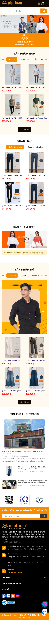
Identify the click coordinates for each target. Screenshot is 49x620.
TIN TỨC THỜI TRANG (24, 414)
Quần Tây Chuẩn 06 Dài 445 (12, 206)
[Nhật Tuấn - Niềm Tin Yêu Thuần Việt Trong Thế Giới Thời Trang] (24, 434)
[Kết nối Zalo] (8, 596)
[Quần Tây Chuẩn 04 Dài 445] (12, 162)
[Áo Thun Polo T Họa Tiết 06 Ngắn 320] (36, 74)
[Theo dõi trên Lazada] (18, 596)
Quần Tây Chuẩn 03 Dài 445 (36, 175)
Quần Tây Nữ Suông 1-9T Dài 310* (36, 360)
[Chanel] (9, 500)
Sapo (30, 617)
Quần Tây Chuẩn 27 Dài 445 (36, 206)
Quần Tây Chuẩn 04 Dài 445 (12, 175)
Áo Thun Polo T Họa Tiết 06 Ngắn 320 (36, 88)
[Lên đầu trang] (45, 616)
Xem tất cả (24, 129)
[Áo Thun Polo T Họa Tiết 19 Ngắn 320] (12, 74)
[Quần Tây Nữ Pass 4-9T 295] (12, 347)
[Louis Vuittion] (24, 500)
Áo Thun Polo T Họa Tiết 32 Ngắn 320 (12, 118)
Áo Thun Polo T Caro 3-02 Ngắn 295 (36, 118)
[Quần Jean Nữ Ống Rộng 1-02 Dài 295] (36, 378)
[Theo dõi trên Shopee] (13, 596)
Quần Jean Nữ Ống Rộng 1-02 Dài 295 (36, 391)
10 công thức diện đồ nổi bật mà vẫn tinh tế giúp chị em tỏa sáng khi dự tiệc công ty (32, 482)
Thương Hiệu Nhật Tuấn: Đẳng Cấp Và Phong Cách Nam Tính (32, 468)
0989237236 (15, 572)
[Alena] (24, 24)
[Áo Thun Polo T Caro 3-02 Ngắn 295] (36, 105)
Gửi (43, 516)
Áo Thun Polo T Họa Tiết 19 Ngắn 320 (12, 88)
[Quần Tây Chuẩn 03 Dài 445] (36, 162)
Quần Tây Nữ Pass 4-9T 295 (12, 360)
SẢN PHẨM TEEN (24, 227)
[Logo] (12, 3)
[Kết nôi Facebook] (4, 596)
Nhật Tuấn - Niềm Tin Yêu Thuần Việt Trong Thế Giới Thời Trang (23, 452)
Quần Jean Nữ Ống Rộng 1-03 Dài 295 (12, 391)
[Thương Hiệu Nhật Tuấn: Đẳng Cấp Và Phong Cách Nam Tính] (9, 471)
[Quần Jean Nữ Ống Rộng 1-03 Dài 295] (12, 378)
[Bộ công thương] (8, 602)
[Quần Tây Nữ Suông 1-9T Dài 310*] (36, 347)
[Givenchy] (40, 500)
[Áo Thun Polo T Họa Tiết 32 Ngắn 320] (12, 105)
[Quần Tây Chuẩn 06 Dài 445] (12, 193)
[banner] (24, 239)
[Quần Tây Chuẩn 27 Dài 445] (36, 193)
